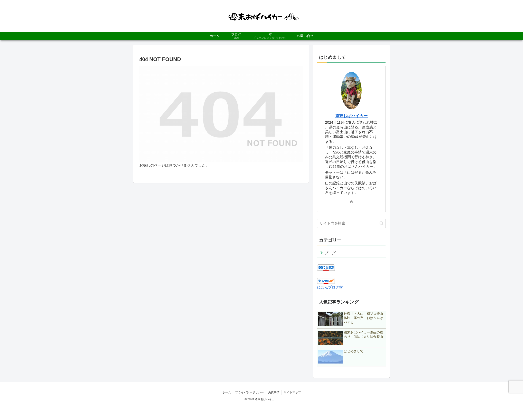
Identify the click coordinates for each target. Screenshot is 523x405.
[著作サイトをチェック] (351, 201)
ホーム (226, 392)
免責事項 (273, 392)
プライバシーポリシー (249, 392)
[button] (381, 223)
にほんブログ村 (330, 287)
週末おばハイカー (351, 115)
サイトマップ (292, 392)
